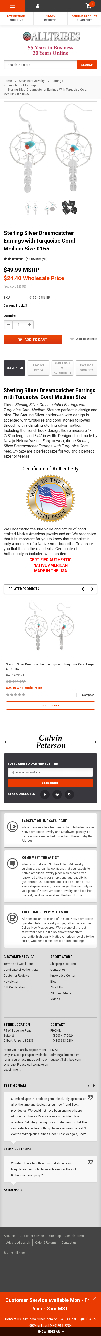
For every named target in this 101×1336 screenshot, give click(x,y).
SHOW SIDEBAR (49, 1331)
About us (10, 1236)
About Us (56, 987)
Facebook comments (86, 368)
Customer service (32, 1236)
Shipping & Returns (63, 964)
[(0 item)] (88, 6)
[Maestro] (78, 1278)
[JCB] (90, 1278)
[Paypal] (13, 1278)
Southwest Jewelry (32, 81)
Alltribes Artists (60, 993)
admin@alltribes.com (38, 1319)
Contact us (69, 1242)
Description (14, 367)
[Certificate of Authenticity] (50, 498)
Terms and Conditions (19, 964)
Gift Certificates (14, 987)
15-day (50, 18)
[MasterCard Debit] (51, 1278)
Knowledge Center (62, 975)
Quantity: (10, 316)
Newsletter (11, 981)
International (16, 18)
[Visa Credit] (40, 1278)
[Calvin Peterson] (50, 741)
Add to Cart (36, 340)
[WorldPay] (31, 1278)
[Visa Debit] (41, 1278)
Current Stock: (15, 305)
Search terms (74, 1236)
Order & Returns (46, 1242)
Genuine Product (84, 18)
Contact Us (58, 969)
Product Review (38, 368)
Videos (55, 999)
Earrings (57, 81)
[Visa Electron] (66, 1278)
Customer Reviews (16, 975)
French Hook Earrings (22, 85)
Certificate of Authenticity (62, 367)
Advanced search (18, 1242)
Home (8, 81)
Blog (53, 981)
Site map (55, 1236)
